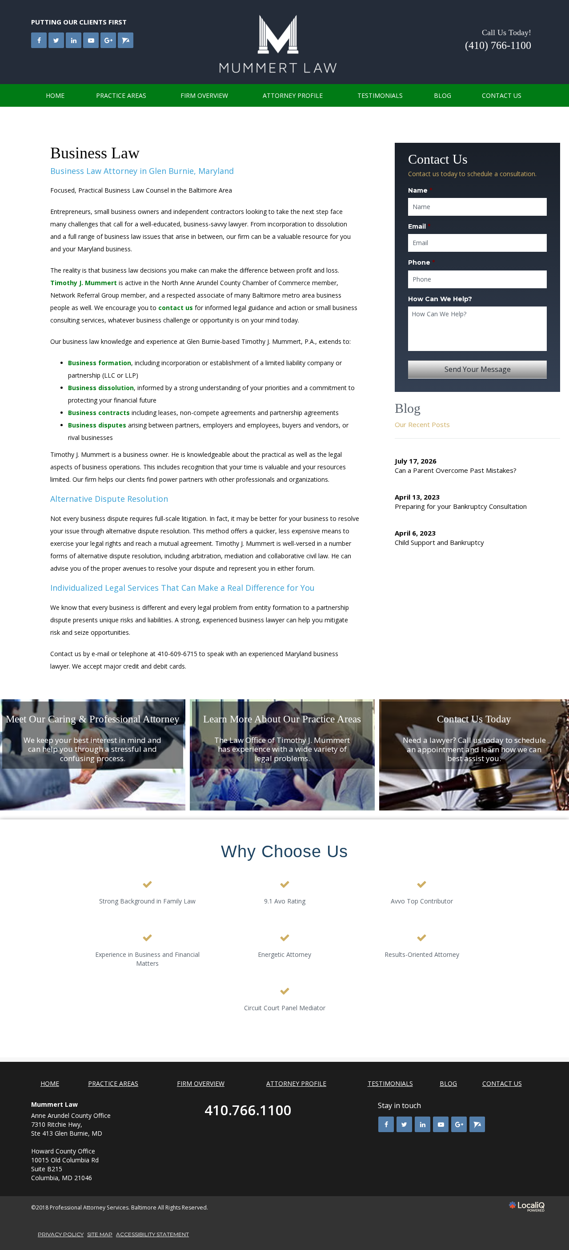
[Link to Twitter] (56, 40)
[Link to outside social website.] (125, 40)
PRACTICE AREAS (121, 95)
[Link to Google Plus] (108, 40)
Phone (421, 262)
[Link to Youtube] (91, 40)
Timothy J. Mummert (83, 282)
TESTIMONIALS (380, 95)
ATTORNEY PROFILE (293, 95)
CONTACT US (501, 95)
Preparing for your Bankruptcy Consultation (461, 506)
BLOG (442, 95)
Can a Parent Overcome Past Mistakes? (456, 470)
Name (420, 190)
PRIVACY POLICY (61, 1234)
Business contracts (99, 412)
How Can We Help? (440, 299)
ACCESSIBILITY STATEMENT (152, 1234)
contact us (175, 307)
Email (419, 226)
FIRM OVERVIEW (204, 95)
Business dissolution (101, 387)
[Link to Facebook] (39, 40)
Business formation (99, 363)
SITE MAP (99, 1234)
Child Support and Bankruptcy (439, 542)
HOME (55, 95)
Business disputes (97, 425)
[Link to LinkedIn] (73, 40)
